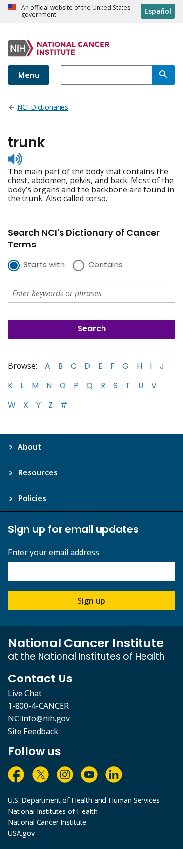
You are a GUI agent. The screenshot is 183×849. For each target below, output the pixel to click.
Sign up (91, 600)
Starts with (44, 265)
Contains (105, 265)
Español (157, 11)
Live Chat (24, 693)
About (29, 446)
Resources (38, 472)
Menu (29, 75)
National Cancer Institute (47, 822)
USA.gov (21, 833)
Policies (32, 498)
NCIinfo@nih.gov (39, 718)
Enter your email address (53, 552)
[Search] (163, 75)
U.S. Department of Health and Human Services (84, 800)
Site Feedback (33, 731)
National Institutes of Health (53, 811)
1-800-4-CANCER (38, 705)
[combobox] (106, 75)
